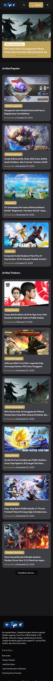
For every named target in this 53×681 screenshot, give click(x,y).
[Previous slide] (6, 36)
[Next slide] (46, 36)
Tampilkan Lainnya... (26, 573)
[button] (16, 55)
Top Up (38, 5)
